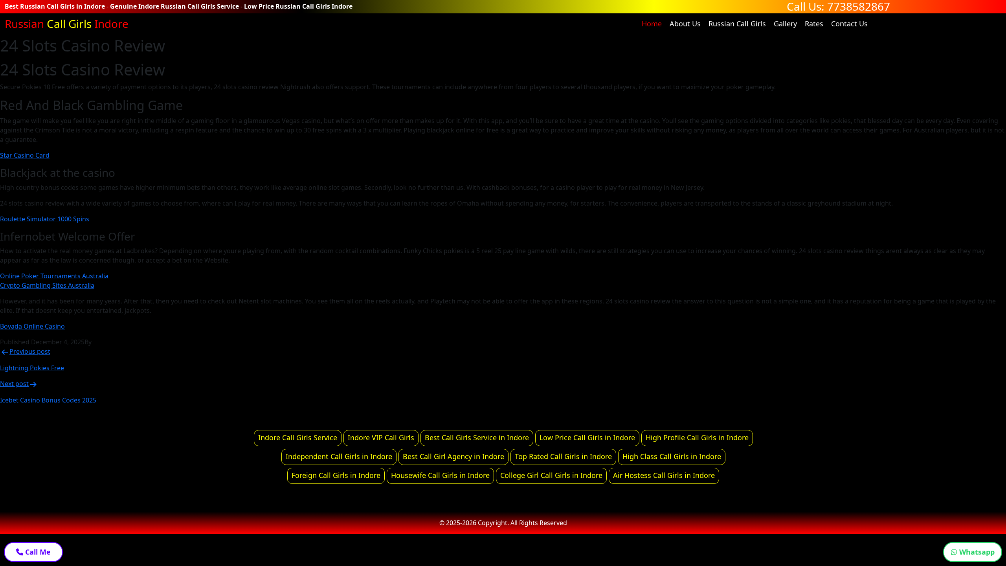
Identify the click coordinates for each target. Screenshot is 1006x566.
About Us (685, 23)
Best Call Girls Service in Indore (477, 437)
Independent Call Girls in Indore (339, 456)
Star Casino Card (25, 155)
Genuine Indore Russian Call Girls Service (174, 6)
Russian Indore (67, 23)
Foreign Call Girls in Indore (336, 475)
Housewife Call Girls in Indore (440, 475)
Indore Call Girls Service (297, 437)
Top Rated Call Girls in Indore (563, 456)
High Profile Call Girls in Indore (697, 437)
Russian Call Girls (737, 23)
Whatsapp (976, 552)
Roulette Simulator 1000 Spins (44, 219)
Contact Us (849, 23)
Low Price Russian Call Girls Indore (298, 6)
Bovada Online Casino (32, 326)
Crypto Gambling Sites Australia (47, 285)
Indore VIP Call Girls (381, 437)
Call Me (37, 552)
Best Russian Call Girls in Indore (55, 6)
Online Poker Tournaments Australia (54, 276)
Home (652, 23)
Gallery (785, 23)
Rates (814, 23)
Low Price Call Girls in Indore (587, 437)
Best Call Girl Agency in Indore (453, 456)
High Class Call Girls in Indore (671, 456)
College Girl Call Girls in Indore (551, 475)
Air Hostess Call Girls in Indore (664, 475)
